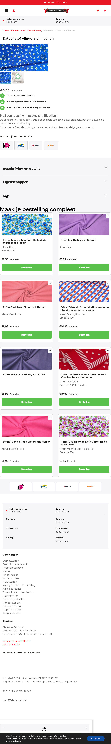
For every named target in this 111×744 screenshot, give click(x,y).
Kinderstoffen (11, 578)
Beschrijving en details (21, 168)
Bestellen (26, 267)
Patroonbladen (12, 606)
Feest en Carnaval (13, 567)
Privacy (73, 681)
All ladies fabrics (12, 588)
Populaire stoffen (13, 609)
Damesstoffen (11, 560)
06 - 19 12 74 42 (11, 644)
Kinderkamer (18, 30)
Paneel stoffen (11, 602)
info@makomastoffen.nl (17, 641)
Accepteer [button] (95, 738)
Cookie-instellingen (55, 681)
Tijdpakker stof (11, 613)
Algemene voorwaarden (17, 681)
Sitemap (37, 681)
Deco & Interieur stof (15, 564)
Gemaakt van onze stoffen (18, 592)
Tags (6, 196)
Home (6, 30)
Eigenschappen (15, 182)
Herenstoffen (10, 595)
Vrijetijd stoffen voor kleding (19, 585)
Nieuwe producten (14, 599)
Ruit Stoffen (10, 581)
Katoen (7, 571)
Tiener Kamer (34, 30)
